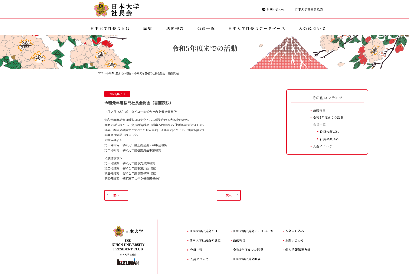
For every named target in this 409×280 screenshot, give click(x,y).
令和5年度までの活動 (119, 73)
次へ (229, 195)
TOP (100, 73)
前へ (116, 195)
